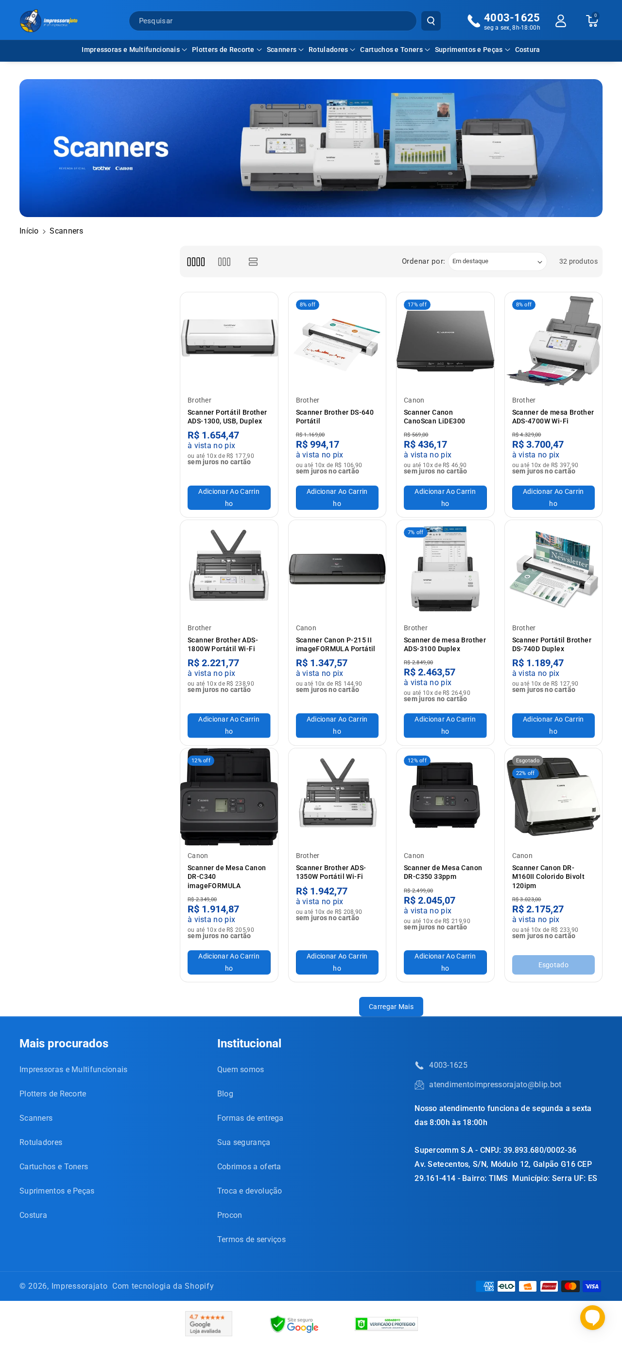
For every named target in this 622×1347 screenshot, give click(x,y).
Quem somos (240, 1069)
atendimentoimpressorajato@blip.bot (495, 1084)
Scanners (281, 49)
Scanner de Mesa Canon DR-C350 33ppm (443, 872)
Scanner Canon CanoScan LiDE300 (434, 416)
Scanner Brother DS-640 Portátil (335, 416)
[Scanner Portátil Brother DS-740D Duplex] (554, 569)
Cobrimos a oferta (249, 1166)
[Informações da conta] (560, 21)
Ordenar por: (424, 261)
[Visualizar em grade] (196, 261)
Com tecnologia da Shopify (163, 1286)
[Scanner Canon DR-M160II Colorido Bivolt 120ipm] (554, 797)
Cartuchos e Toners (391, 49)
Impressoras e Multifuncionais (131, 49)
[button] (134, 49)
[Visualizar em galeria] (224, 261)
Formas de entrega (250, 1118)
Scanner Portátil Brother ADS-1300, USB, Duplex (227, 416)
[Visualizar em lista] (253, 261)
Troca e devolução (249, 1190)
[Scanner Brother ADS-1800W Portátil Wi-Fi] (229, 569)
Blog (225, 1093)
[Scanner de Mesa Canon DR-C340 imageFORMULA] (229, 797)
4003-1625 (448, 1065)
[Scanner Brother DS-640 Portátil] (337, 341)
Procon (229, 1215)
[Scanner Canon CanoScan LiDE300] (445, 341)
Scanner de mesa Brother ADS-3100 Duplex (445, 644)
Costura (33, 1215)
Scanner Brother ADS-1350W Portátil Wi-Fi (331, 872)
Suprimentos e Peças (469, 49)
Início (29, 231)
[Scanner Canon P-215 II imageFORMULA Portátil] (337, 569)
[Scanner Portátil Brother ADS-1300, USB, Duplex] (229, 341)
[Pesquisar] (431, 21)
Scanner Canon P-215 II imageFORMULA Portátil (336, 644)
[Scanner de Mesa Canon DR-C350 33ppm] (445, 797)
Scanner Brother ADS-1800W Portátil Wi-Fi (223, 644)
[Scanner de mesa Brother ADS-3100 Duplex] (445, 569)
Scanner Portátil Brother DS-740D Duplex (552, 644)
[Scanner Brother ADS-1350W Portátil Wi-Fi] (337, 797)
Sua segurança (244, 1142)
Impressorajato (80, 1286)
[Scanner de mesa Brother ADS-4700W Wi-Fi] (554, 341)
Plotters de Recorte (223, 49)
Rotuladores (328, 49)
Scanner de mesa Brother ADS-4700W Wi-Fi (553, 416)
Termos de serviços (251, 1239)
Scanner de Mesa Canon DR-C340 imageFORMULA (227, 876)
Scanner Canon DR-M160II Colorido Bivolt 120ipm (548, 876)
